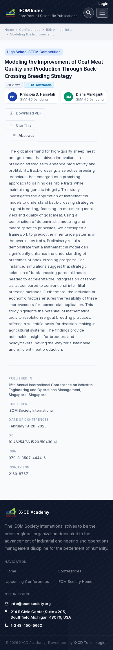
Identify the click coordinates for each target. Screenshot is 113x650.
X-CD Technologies (90, 642)
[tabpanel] (53, 250)
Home (9, 30)
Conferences (30, 30)
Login (103, 3)
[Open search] (88, 13)
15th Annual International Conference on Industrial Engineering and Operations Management (60, 30)
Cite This (24, 125)
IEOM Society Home (75, 581)
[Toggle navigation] (102, 13)
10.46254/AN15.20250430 (30, 442)
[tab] (23, 135)
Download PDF (29, 113)
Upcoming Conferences (27, 581)
